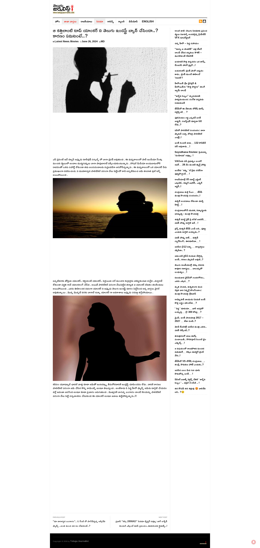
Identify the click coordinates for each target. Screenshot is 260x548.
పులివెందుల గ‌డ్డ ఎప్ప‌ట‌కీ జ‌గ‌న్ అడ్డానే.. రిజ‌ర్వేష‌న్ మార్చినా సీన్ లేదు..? (188, 121)
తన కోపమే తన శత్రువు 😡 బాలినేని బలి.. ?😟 (190, 390)
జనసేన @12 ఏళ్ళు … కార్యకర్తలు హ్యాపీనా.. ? (189, 248)
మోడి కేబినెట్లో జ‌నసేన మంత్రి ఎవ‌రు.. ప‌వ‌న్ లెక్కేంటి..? (191, 328)
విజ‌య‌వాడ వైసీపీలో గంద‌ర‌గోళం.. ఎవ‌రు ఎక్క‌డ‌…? (190, 279)
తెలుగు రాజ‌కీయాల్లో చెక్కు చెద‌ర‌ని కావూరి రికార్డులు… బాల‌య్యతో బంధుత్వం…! (189, 268)
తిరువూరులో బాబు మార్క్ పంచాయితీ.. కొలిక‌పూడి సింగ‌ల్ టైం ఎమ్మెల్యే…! (190, 339)
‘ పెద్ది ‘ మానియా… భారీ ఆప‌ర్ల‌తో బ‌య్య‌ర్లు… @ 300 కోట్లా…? (189, 310)
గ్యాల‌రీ (121, 21)
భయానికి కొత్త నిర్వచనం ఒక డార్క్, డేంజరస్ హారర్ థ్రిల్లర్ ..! (190, 63)
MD (103, 41)
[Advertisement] (110, 137)
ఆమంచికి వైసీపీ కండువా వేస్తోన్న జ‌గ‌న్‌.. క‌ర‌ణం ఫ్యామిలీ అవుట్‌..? (189, 257)
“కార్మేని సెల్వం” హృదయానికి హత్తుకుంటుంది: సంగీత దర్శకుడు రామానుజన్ (189, 99)
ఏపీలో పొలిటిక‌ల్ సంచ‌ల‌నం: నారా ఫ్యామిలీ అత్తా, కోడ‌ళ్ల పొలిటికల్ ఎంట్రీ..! (190, 133)
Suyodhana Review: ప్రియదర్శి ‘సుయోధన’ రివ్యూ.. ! (191, 154)
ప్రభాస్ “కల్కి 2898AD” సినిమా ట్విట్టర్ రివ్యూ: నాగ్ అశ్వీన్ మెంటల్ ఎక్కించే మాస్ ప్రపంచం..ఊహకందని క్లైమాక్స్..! (141, 523)
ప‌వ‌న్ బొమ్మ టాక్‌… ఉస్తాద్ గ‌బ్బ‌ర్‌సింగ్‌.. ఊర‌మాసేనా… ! (187, 239)
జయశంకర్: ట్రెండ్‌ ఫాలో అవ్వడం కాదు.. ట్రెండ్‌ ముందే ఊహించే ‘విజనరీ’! (189, 74)
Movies (74, 41)
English (148, 21)
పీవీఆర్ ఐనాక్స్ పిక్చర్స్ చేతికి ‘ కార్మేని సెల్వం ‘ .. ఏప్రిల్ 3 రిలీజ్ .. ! (190, 381)
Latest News (62, 41)
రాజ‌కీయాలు (86, 21)
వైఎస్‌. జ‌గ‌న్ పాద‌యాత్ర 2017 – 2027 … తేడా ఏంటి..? (189, 319)
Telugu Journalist (79, 541)
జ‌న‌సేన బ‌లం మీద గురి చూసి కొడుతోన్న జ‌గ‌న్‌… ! (187, 372)
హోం (57, 21)
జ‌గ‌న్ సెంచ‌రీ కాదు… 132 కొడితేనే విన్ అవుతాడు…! (190, 144)
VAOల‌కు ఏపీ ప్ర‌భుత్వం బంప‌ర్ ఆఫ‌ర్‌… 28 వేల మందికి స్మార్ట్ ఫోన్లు (190, 163)
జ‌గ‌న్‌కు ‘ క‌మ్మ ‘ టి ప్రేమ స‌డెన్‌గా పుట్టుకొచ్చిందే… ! (189, 172)
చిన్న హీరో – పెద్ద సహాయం (187, 43)
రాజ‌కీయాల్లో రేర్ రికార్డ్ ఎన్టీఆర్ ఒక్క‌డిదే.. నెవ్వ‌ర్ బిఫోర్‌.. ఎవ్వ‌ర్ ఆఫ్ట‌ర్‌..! (188, 182)
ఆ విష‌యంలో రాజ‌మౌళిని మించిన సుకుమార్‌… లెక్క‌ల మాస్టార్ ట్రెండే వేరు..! (189, 352)
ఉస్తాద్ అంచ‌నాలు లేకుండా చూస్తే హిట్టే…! (189, 203)
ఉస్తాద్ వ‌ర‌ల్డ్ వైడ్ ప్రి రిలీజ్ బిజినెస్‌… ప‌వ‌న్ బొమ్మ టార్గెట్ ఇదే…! (190, 221)
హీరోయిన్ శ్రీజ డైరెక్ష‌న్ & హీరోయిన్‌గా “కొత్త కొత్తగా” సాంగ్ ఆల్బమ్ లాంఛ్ (190, 86)
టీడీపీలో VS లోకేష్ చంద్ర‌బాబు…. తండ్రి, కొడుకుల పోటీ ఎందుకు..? (190, 363)
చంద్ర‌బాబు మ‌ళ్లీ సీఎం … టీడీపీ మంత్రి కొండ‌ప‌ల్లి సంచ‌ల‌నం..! (188, 194)
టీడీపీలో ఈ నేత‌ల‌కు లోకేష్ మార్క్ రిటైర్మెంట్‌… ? (189, 110)
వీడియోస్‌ (133, 21)
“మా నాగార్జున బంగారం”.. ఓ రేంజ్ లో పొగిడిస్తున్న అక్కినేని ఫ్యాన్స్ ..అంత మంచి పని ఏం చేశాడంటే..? (79, 523)
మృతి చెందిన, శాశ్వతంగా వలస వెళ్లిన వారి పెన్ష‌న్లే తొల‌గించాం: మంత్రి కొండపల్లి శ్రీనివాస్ (188, 290)
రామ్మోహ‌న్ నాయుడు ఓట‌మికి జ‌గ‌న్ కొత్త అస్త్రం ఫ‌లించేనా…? (190, 301)
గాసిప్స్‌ (110, 21)
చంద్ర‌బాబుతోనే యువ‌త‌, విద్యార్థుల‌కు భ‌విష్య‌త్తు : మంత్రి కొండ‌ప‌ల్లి (191, 212)
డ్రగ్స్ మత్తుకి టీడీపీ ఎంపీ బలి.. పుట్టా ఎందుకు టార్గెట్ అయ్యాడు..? (190, 230)
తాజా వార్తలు (70, 21)
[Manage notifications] (253, 542)
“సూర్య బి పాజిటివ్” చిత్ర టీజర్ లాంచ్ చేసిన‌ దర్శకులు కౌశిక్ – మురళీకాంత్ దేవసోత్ (188, 52)
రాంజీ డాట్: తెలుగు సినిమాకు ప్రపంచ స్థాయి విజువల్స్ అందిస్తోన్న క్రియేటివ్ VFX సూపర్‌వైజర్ (191, 34)
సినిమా (99, 21)
